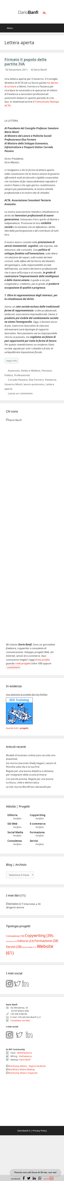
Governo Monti (13, 384)
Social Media (15, 832)
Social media (29, 947)
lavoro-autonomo (34, 384)
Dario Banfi (24, 1059)
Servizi (34, 841)
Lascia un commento (20, 393)
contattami (13, 667)
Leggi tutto (11, 360)
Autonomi (14, 370)
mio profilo (43, 659)
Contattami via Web (20, 1020)
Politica (8, 375)
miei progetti (23, 663)
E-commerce (38, 823)
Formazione (37, 832)
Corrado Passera (18, 379)
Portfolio (17, 818)
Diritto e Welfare (30, 370)
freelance (50, 379)
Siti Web (12, 823)
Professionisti (22, 375)
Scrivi (47, 1178)
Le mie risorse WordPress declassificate (28, 786)
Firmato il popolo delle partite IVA (25, 61)
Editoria (12, 815)
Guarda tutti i (17, 728)
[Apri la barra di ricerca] (59, 28)
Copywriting (37, 815)
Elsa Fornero (36, 379)
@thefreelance (24, 1052)
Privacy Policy (40, 1130)
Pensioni (47, 370)
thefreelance (25, 1056)
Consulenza (14, 841)
